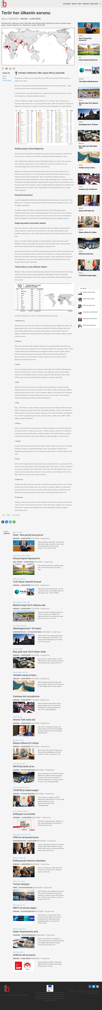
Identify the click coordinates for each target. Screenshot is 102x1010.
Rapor (4, 78)
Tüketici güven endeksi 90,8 (90, 318)
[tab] (83, 288)
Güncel (74, 4)
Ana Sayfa (67, 4)
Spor (80, 4)
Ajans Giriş (94, 4)
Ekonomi (86, 4)
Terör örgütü (6, 80)
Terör (4, 76)
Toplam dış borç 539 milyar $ (90, 312)
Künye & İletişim (81, 991)
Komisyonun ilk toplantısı (89, 325)
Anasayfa (72, 991)
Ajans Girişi (94, 991)
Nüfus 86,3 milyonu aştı (89, 305)
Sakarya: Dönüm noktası (89, 292)
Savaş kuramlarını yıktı (88, 298)
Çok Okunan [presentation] (83, 288)
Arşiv (88, 991)
